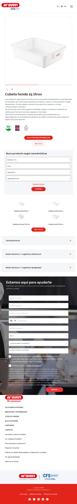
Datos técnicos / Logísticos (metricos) (23, 254)
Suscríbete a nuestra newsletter (15, 434)
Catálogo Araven (12, 416)
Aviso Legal (23, 494)
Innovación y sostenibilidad (16, 412)
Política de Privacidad (50, 494)
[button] (65, 6)
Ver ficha (39, 144)
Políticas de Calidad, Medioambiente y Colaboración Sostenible (25, 452)
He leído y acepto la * (27, 366)
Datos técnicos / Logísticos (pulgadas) (23, 267)
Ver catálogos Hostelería (13, 439)
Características (13, 240)
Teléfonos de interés (12, 461)
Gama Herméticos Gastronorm (15, 443)
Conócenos (9, 425)
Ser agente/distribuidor (12, 457)
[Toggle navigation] (71, 6)
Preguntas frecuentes (12, 448)
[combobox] (13, 320)
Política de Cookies (35, 494)
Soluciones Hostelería (14, 407)
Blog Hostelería (11, 421)
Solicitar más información (38, 138)
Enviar (54, 390)
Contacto (9, 430)
